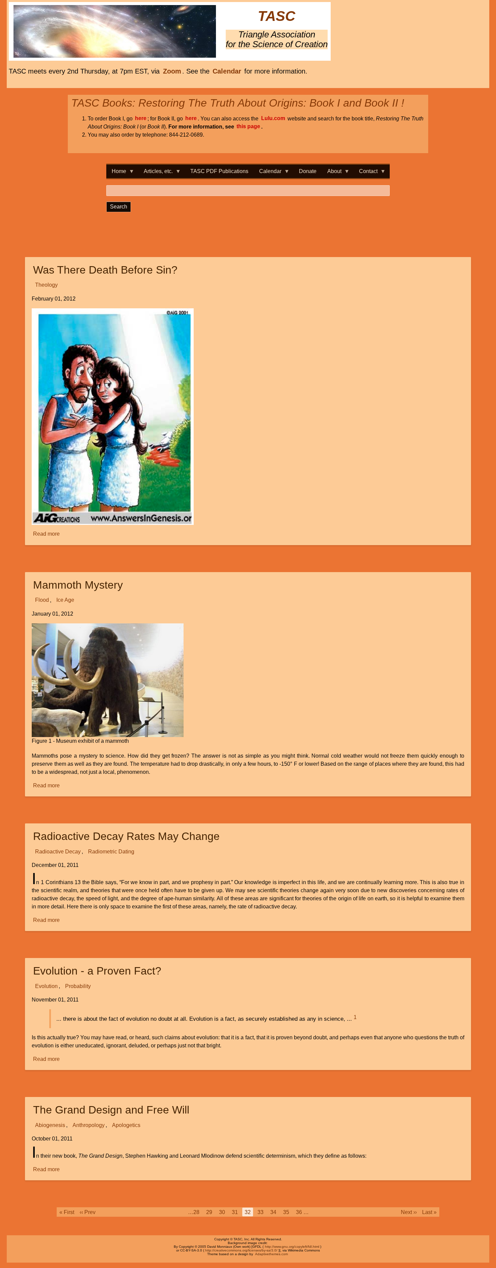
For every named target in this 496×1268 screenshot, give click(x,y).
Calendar (227, 71)
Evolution (46, 986)
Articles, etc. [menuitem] (155, 173)
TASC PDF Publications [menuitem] (219, 171)
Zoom (172, 71)
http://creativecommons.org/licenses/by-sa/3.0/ (241, 1250)
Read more (46, 534)
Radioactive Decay (58, 851)
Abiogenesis (50, 1125)
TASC (276, 16)
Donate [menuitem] (307, 171)
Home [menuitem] (116, 173)
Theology (46, 285)
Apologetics (126, 1125)
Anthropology (89, 1125)
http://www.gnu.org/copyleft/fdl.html (292, 1246)
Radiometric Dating (111, 851)
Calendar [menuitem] (267, 173)
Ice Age (65, 600)
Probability (78, 986)
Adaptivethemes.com (271, 1254)
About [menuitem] (331, 173)
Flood (42, 600)
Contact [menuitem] (366, 173)
